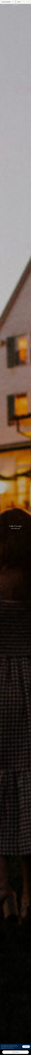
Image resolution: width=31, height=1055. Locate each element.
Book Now (15, 1052)
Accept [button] (26, 1046)
